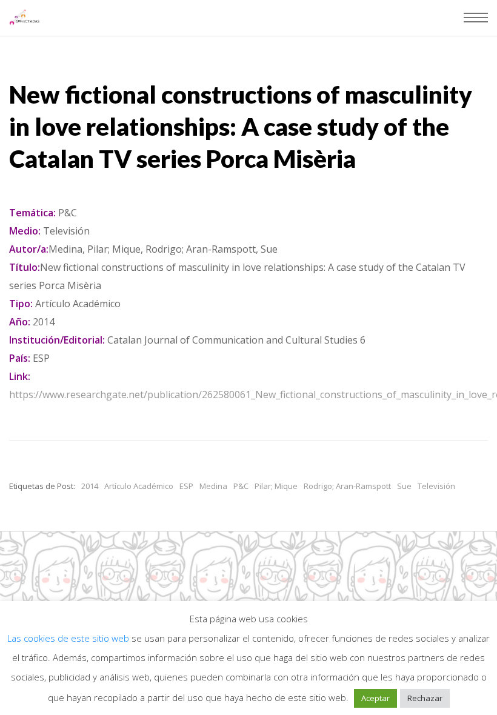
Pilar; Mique (276, 486)
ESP (186, 486)
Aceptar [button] (375, 698)
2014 (89, 486)
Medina (213, 486)
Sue (404, 486)
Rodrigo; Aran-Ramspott (347, 486)
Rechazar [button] (424, 698)
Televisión (436, 486)
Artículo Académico (138, 486)
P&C (240, 486)
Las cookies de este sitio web (69, 638)
